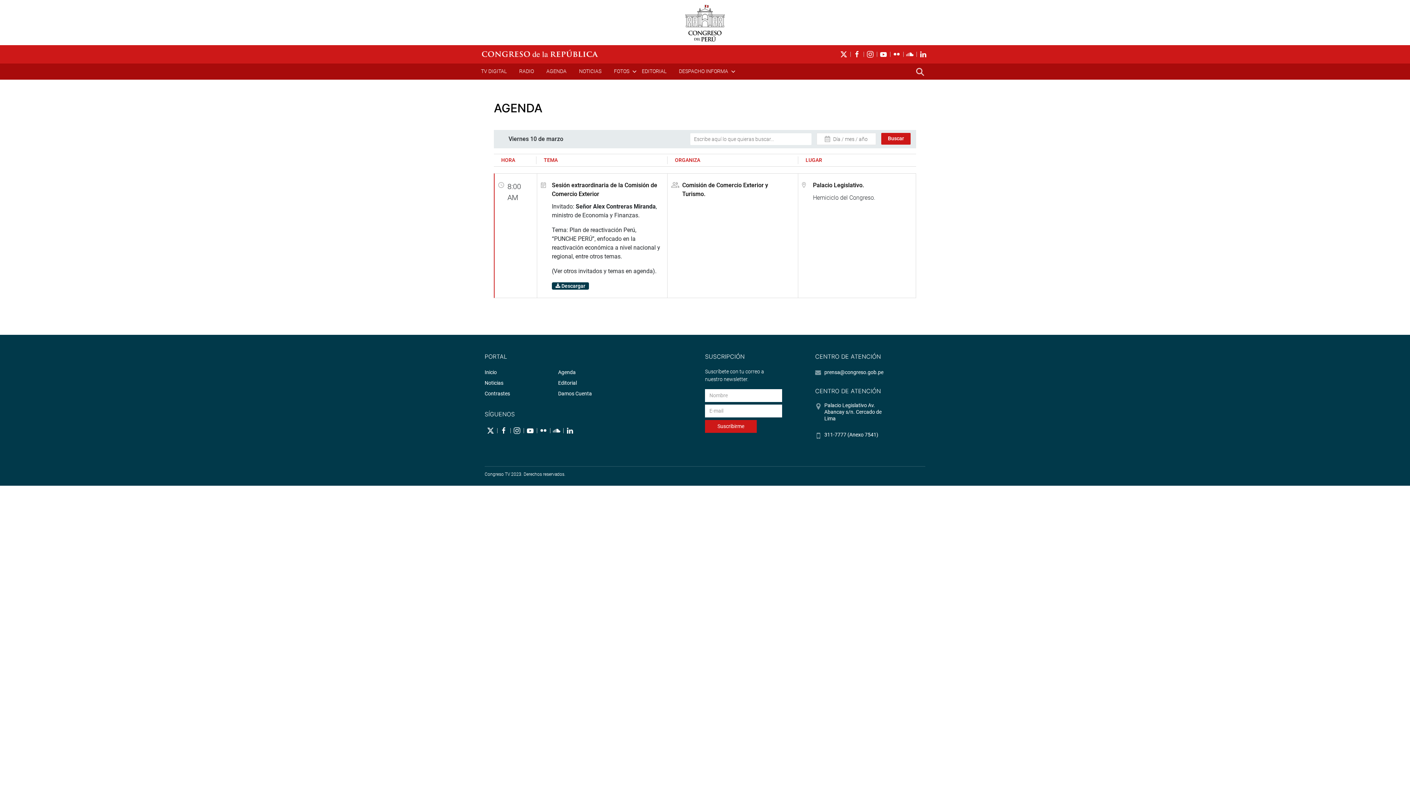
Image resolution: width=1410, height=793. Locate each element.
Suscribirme (730, 426)
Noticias (590, 71)
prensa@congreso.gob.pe (853, 372)
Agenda (556, 71)
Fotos (621, 71)
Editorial (654, 71)
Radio (526, 71)
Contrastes (497, 393)
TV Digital (494, 71)
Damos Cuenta (575, 393)
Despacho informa (703, 71)
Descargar (572, 286)
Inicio (491, 372)
